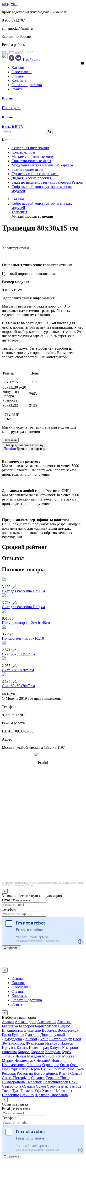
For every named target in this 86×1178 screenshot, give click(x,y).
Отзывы (18, 76)
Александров (25, 1022)
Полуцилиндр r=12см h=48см (26, 623)
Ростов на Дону (29, 1073)
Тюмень (27, 1091)
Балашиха (10, 1026)
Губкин (18, 1035)
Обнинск (34, 1065)
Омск (64, 1065)
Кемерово (70, 1048)
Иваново (52, 1043)
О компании (21, 72)
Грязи (6, 1035)
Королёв (37, 1052)
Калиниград (39, 1048)
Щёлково (42, 1095)
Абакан (8, 1022)
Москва (68, 1056)
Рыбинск (50, 1073)
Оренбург (10, 1069)
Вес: (8, 419)
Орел (74, 1065)
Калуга (55, 1048)
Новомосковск (14, 1065)
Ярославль (59, 1095)
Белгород (26, 1026)
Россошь (9, 1073)
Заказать (10, 440)
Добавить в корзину (24, 447)
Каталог (18, 68)
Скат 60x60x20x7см (18, 670)
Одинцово (50, 1065)
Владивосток (12, 1030)
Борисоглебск (46, 1026)
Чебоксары (63, 1091)
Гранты (17, 89)
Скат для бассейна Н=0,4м (23, 607)
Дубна (43, 1039)
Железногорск (13, 1043)
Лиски (21, 1056)
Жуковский (35, 1043)
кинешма (9, 1052)
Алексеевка (46, 1022)
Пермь (34, 1069)
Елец (77, 1039)
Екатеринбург (60, 1039)
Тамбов (75, 1086)
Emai (16, 900)
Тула (16, 1091)
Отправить (11, 948)
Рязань (64, 1073)
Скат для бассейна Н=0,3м (23, 591)
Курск (66, 1052)
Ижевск (66, 1043)
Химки (48, 1091)
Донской (30, 1039)
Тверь (6, 1091)
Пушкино (49, 1069)
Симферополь (13, 1082)
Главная (17, 978)
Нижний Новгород (51, 1060)
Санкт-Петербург (16, 1078)
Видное (64, 1026)
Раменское (66, 1069)
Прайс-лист (32, 59)
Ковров (24, 1052)
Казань (22, 1048)
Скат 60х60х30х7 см (18, 686)
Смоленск (34, 1082)
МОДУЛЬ (9, 4)
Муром (7, 1060)
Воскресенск (68, 1030)
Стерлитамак (57, 1086)
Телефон (9, 909)
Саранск (38, 1078)
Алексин (64, 1022)
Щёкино (27, 1095)
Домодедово (12, 1039)
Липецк (8, 1056)
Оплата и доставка (26, 85)
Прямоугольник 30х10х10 (23, 638)
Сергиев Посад (58, 1078)
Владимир (32, 1030)
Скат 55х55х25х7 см (18, 654)
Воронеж (49, 1030)
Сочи (73, 1082)
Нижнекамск (24, 1060)
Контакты (19, 80)
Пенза (23, 1069)
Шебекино (10, 1095)
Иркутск (9, 1048)
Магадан (34, 1056)
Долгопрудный (52, 1035)
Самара (76, 1073)
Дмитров (32, 1035)
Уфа (37, 1091)
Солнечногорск (55, 1082)
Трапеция (19, 212)
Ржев (79, 1069)
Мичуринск (51, 1056)
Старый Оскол (34, 1086)
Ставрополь (11, 1086)
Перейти (10, 449)
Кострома (53, 1052)
